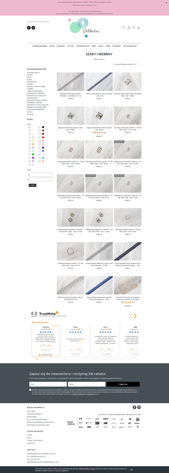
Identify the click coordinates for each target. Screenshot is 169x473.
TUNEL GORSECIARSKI (35, 91)
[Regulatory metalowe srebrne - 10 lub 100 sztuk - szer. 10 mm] (70, 183)
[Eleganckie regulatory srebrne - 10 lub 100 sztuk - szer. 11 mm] (99, 217)
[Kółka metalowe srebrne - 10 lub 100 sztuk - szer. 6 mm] (128, 217)
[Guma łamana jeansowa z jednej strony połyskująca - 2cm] (99, 285)
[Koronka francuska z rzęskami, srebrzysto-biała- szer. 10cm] (128, 285)
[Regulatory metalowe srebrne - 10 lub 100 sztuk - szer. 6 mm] (128, 183)
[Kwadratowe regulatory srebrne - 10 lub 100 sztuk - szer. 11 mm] (70, 217)
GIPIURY (30, 75)
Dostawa (31, 411)
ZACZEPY (30, 84)
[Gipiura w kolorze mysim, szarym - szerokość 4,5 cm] (70, 285)
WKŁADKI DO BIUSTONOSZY (37, 100)
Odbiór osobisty (34, 414)
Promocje (30, 114)
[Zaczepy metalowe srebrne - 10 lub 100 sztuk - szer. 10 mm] (70, 149)
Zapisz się (123, 384)
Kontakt (31, 443)
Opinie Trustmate (35, 440)
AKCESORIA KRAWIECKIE (35, 109)
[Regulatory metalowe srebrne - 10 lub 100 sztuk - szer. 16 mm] (128, 149)
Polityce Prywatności (78, 394)
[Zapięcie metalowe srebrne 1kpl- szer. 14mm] (70, 115)
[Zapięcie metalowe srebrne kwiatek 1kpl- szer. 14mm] (128, 81)
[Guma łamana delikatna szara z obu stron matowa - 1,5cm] (99, 251)
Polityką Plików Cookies (87, 469)
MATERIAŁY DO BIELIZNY (36, 93)
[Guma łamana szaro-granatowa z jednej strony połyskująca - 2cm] (128, 251)
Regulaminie (90, 394)
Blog (29, 438)
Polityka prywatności (37, 419)
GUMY (29, 77)
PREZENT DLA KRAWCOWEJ (37, 107)
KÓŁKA (29, 80)
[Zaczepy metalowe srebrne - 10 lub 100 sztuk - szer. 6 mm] (128, 115)
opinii (58, 316)
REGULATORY (32, 82)
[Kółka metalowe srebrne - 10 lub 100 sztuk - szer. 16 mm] (70, 251)
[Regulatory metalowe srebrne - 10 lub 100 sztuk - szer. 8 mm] (99, 183)
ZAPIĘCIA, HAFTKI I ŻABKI (36, 86)
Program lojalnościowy (38, 425)
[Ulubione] (123, 28)
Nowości (30, 112)
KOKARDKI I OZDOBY (34, 103)
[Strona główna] (84, 28)
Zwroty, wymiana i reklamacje (40, 422)
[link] (32, 127)
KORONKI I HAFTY (33, 73)
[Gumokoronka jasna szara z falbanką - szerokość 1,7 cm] (70, 81)
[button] (134, 316)
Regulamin (31, 417)
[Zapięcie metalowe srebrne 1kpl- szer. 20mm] (99, 115)
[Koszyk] (138, 29)
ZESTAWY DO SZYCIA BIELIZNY (38, 105)
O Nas (29, 435)
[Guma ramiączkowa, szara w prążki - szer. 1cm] (99, 81)
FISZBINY (30, 89)
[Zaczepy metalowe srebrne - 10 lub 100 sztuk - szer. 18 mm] (99, 149)
